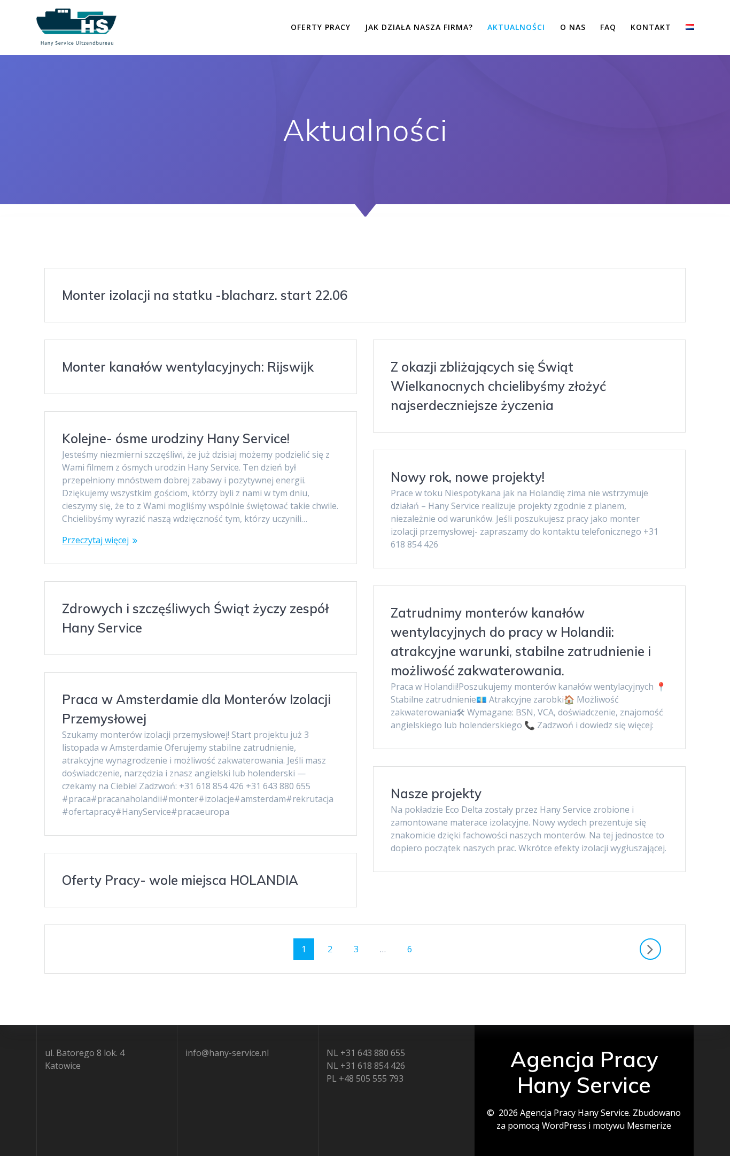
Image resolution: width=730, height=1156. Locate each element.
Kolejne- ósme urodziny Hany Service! (176, 438)
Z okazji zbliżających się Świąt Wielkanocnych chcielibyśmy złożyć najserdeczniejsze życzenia (498, 386)
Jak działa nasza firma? (419, 27)
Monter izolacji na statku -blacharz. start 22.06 (204, 295)
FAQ (608, 27)
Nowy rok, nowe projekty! (468, 477)
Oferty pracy (321, 27)
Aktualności (516, 27)
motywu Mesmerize (632, 1125)
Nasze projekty (436, 793)
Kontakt (651, 27)
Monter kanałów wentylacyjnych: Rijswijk (188, 367)
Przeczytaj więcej (95, 540)
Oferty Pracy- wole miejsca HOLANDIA (180, 880)
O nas (573, 27)
